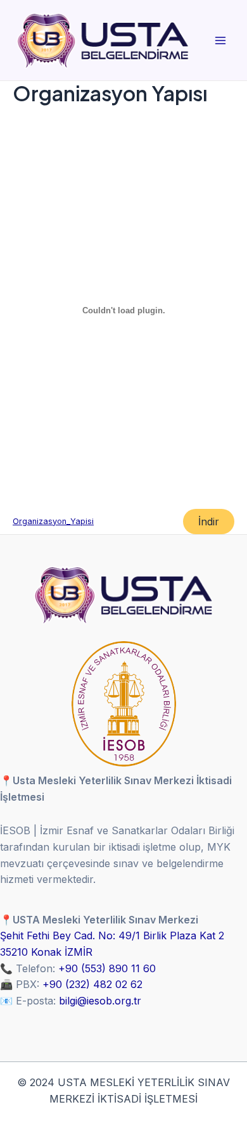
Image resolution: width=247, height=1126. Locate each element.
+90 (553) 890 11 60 (107, 968)
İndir (208, 521)
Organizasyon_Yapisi (53, 521)
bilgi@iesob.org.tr (100, 1000)
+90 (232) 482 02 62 (92, 984)
